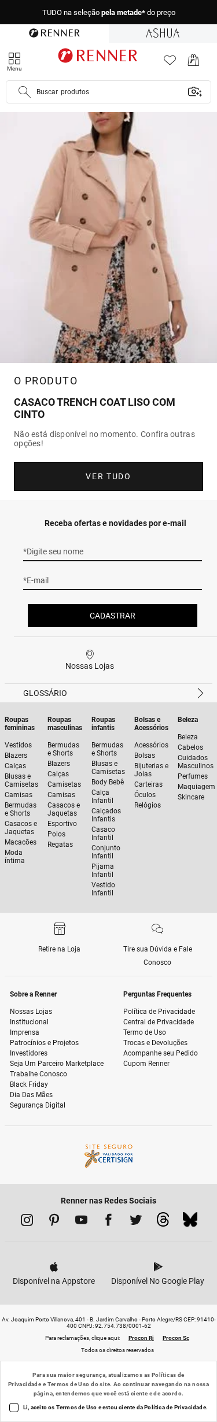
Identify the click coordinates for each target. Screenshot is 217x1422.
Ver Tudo (108, 476)
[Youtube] (81, 1222)
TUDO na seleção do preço (108, 12)
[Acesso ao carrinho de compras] (193, 63)
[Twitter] (135, 1222)
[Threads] (163, 1223)
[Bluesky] (190, 1223)
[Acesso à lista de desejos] (170, 63)
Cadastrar (112, 615)
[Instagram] (27, 1222)
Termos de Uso (68, 1384)
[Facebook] (108, 1222)
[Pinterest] (54, 1222)
